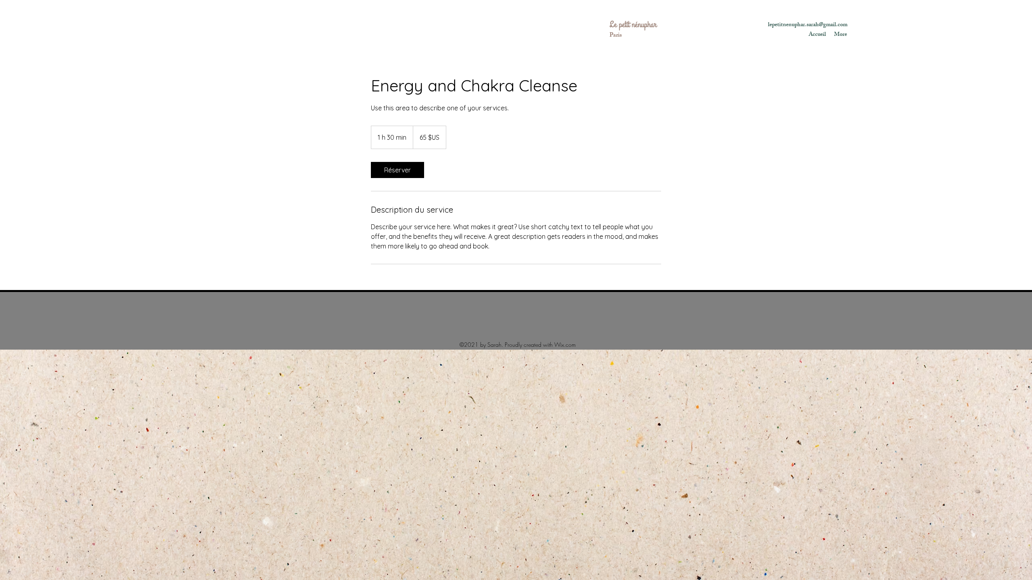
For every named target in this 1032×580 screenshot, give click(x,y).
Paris (616, 35)
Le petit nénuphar (633, 25)
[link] (397, 170)
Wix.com (565, 344)
